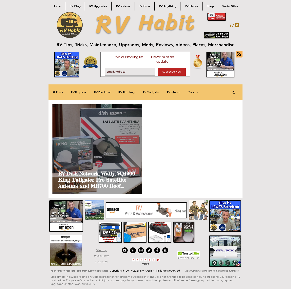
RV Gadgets (151, 92)
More (191, 92)
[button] (235, 25)
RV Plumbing (126, 92)
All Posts (57, 92)
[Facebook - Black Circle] (157, 250)
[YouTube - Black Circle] (125, 250)
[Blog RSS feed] (239, 54)
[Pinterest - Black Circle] (133, 250)
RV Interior (173, 92)
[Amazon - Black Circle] (165, 250)
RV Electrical (102, 92)
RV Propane (78, 92)
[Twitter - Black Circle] (149, 250)
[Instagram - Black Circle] (141, 250)
